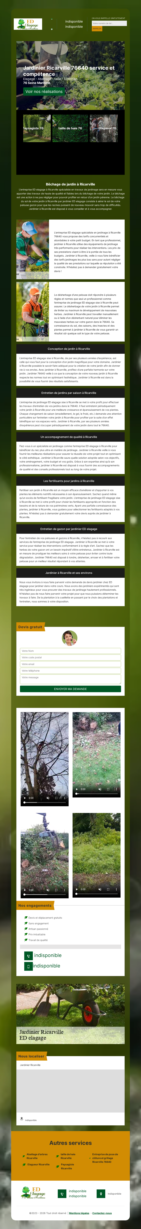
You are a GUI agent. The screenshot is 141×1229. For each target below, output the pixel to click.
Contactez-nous (102, 1213)
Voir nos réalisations (44, 91)
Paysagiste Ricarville (67, 1166)
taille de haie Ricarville (68, 1156)
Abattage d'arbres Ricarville (37, 1156)
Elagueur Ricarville (39, 1164)
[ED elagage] (28, 23)
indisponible (74, 21)
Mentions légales (79, 1213)
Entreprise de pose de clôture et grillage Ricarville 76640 (105, 1158)
